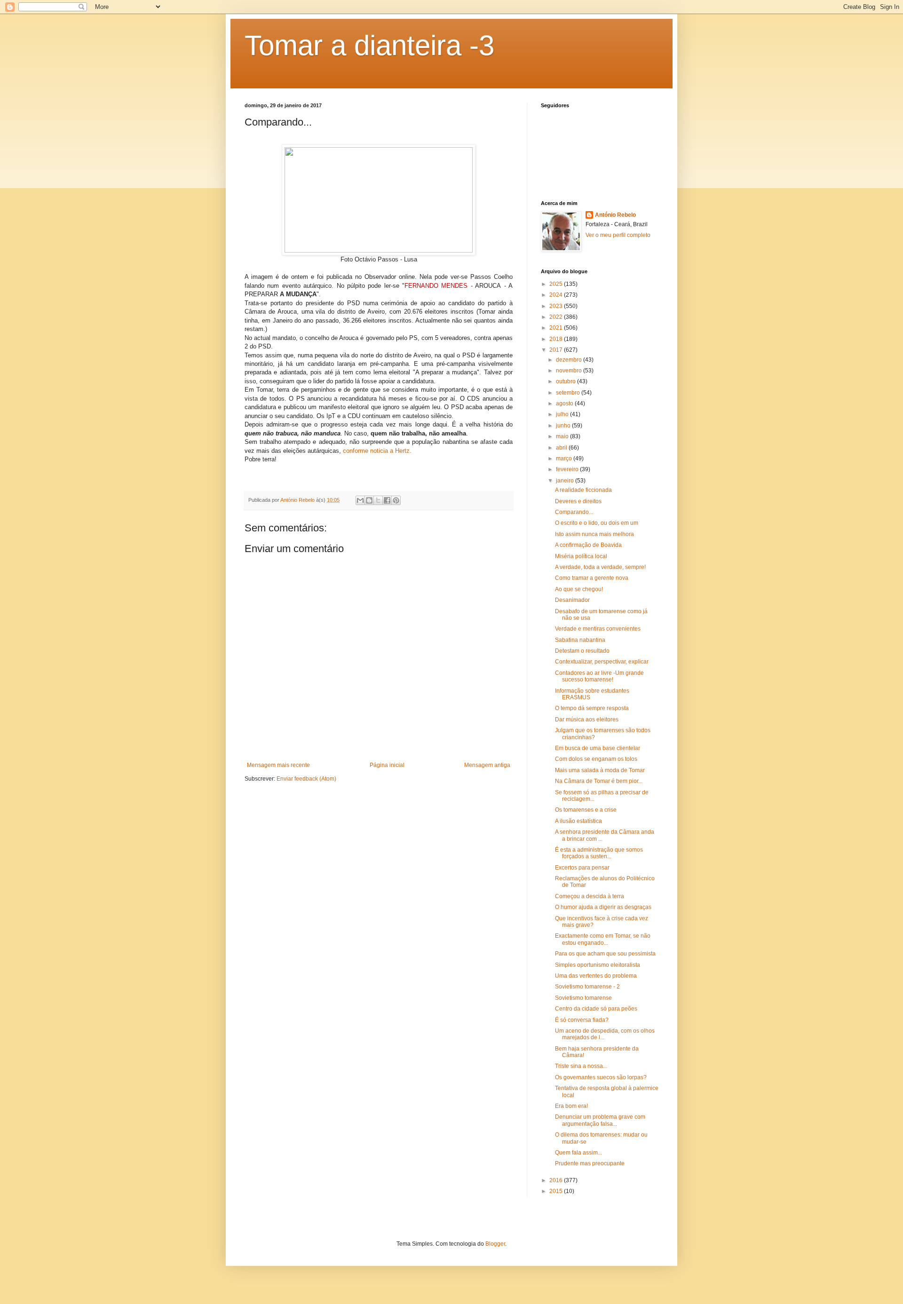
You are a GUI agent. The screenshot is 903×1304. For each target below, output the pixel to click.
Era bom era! (571, 1106)
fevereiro (568, 469)
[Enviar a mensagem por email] (360, 500)
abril (562, 447)
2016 (556, 1180)
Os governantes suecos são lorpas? (601, 1077)
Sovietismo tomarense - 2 (587, 986)
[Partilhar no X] (378, 500)
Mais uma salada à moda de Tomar (600, 770)
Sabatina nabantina (580, 640)
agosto (565, 403)
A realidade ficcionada (583, 490)
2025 (556, 284)
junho (564, 425)
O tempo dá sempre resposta (592, 708)
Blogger (495, 1244)
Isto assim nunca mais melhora (594, 534)
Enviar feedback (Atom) (306, 778)
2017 (556, 350)
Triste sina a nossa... (581, 1066)
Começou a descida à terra (589, 896)
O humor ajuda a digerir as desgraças (603, 907)
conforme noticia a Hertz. (377, 450)
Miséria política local (581, 556)
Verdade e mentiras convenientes (598, 628)
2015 (556, 1191)
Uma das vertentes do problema (596, 975)
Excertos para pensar (582, 867)
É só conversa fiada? (582, 1020)
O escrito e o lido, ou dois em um (596, 523)
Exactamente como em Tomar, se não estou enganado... (602, 939)
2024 (556, 295)
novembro (569, 370)
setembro (568, 392)
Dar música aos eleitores (586, 719)
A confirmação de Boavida (588, 545)
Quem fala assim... (578, 1152)
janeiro (565, 480)
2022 (556, 317)
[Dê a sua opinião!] (369, 500)
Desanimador (572, 600)
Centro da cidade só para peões (596, 1008)
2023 (556, 306)
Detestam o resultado (582, 651)
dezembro (569, 359)
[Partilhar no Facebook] (387, 500)
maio (563, 436)
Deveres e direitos (578, 501)
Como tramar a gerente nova (591, 578)
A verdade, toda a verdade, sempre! (600, 567)
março (564, 458)
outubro (566, 381)
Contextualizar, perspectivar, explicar (602, 661)
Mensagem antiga (487, 765)
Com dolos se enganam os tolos (596, 759)
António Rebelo (615, 215)
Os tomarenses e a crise (586, 809)
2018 (556, 339)
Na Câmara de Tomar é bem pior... (598, 781)
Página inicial (387, 765)
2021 (556, 327)
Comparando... (574, 512)
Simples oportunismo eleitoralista (597, 965)
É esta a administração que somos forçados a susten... (599, 853)
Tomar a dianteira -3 (369, 45)
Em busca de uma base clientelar (597, 748)
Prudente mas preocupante (590, 1163)
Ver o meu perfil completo (618, 235)
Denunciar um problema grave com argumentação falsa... (600, 1120)
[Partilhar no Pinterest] (396, 500)
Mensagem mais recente (278, 765)
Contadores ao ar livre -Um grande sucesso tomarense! (599, 676)
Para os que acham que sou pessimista (605, 953)
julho (563, 414)
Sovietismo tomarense (583, 998)
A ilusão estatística (578, 821)
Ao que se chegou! (579, 589)
